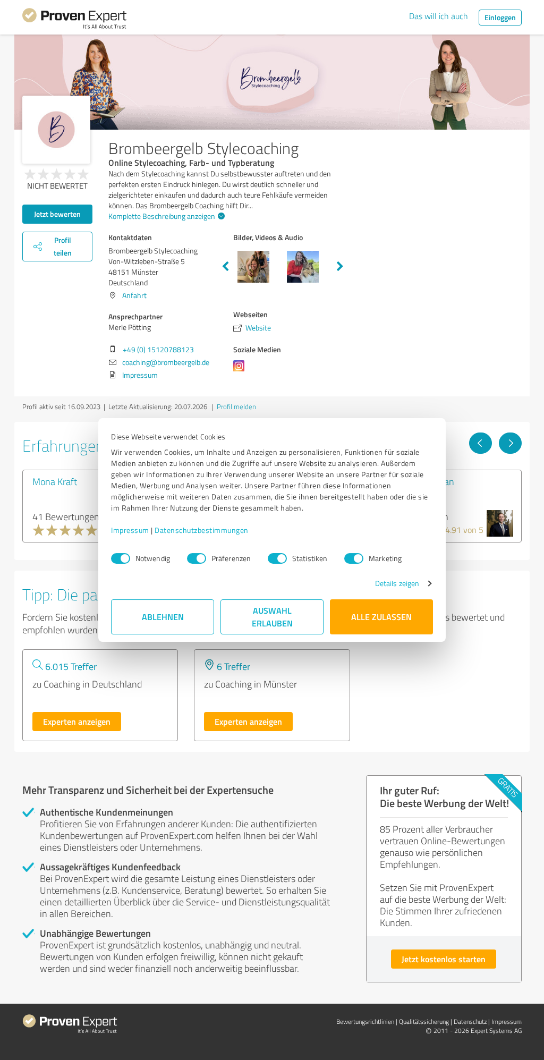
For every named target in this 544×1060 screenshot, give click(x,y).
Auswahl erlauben (272, 616)
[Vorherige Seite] (480, 443)
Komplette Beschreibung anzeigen (161, 216)
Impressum (130, 530)
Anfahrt (134, 295)
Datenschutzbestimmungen (202, 530)
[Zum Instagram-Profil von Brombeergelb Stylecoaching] (241, 371)
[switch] (196, 558)
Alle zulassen (381, 616)
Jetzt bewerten (57, 214)
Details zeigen (397, 583)
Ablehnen (163, 616)
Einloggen (500, 17)
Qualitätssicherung (424, 1021)
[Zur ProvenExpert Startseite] (74, 20)
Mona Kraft (54, 481)
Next (340, 266)
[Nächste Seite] (510, 443)
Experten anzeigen (76, 721)
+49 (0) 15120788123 (158, 349)
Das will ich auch (438, 16)
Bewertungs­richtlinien (365, 1021)
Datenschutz (470, 1021)
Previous (225, 266)
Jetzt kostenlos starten (444, 959)
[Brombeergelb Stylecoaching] (56, 130)
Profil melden (236, 406)
